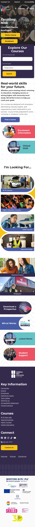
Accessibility (29, 2)
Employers (5, 393)
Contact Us (5, 2)
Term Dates (5, 398)
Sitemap (4, 456)
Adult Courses (6, 422)
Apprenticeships (7, 420)
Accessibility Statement (10, 403)
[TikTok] (12, 438)
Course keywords (9, 55)
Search (17, 2)
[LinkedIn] (5, 438)
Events (3, 391)
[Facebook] (2, 438)
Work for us (5, 401)
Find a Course (10, 35)
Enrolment (9, 41)
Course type (7, 63)
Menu (32, 8)
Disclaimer (22, 456)
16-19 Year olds (6, 417)
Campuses (5, 388)
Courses (21, 8)
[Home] (9, 9)
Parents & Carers (7, 396)
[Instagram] (8, 438)
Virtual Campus (7, 406)
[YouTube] (15, 438)
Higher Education (7, 425)
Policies (13, 456)
